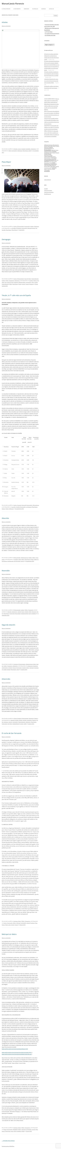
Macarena (34, 612)
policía (55, 161)
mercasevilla (48, 156)
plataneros (28, 722)
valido (25, 724)
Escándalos (35, 8)
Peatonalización (35, 279)
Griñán (29, 612)
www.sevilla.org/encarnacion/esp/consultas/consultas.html (16, 1052)
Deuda (54, 146)
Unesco (45, 169)
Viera (53, 169)
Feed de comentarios (49, 192)
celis (51, 146)
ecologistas (29, 720)
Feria (57, 150)
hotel (12, 282)
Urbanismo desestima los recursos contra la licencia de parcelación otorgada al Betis (51, 80)
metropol (32, 667)
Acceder (46, 188)
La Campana (28, 507)
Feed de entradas (48, 190)
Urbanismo (26, 8)
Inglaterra (16, 282)
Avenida (18, 507)
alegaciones (14, 612)
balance (35, 280)
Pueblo (35, 559)
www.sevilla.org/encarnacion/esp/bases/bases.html (15, 1049)
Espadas (47, 150)
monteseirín (14, 150)
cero (6, 282)
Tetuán (19, 284)
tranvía (23, 284)
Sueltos (32, 226)
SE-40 (51, 162)
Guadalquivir (47, 152)
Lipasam (57, 152)
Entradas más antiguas (8, 1140)
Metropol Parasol (31, 228)
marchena (47, 154)
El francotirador (6, 8)
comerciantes (5, 667)
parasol (8, 669)
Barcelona (35, 666)
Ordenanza (19, 150)
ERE (53, 148)
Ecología (23, 149)
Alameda (9, 612)
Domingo (43, 8)
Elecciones (46, 147)
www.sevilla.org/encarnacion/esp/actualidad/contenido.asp (16, 1054)
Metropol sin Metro (9, 934)
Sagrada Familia (24, 613)
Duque (22, 612)
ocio (57, 160)
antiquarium (30, 666)
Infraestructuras (24, 557)
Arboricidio (6, 679)
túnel (29, 613)
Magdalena (15, 1129)
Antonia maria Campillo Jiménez (51, 118)
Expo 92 (26, 279)
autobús (31, 280)
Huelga (53, 152)
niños (33, 282)
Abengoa (13, 720)
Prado (32, 559)
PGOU (52, 161)
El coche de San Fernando (11, 733)
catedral (19, 612)
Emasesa (51, 147)
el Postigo (14, 228)
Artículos (15, 149)
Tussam (27, 284)
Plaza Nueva (25, 150)
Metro (29, 279)
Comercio (19, 505)
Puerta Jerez (12, 613)
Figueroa (34, 720)
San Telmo (10, 724)
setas (18, 669)
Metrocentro (47, 158)
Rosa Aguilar (18, 613)
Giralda (26, 612)
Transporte (11, 280)
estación (24, 667)
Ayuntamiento (16, 8)
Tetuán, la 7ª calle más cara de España (16, 295)
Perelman (32, 923)
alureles (17, 720)
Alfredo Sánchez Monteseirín (51, 145)
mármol (10, 722)
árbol (10, 150)
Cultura (15, 718)
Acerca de (51, 8)
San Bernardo (11, 561)
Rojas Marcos (46, 162)
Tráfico (7, 280)
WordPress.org (47, 194)
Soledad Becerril (16, 724)
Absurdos (5, 518)
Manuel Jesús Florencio (13, 3)
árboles (20, 720)
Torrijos (52, 166)
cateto (19, 559)
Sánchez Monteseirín (50, 165)
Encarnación (27, 226)
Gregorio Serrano (48, 151)
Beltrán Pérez (47, 146)
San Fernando (17, 561)
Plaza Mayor (6, 162)
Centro (19, 149)
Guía (51, 152)
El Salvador (18, 228)
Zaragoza (31, 284)
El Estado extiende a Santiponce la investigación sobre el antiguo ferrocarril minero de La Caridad (51, 73)
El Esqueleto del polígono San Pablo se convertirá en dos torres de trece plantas (51, 122)
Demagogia (6, 239)
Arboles (5, 22)
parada (36, 282)
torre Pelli (47, 166)
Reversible (6, 570)
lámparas (6, 722)
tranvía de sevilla (47, 167)
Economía (24, 505)
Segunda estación (8, 625)
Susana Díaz (54, 164)
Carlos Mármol (47, 179)
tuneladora (33, 613)
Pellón (10, 284)
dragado (57, 146)
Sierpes (3, 508)
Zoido (29, 150)
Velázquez (11, 508)
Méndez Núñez (22, 282)
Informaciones (36, 505)
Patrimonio (31, 718)
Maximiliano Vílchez (48, 155)
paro (50, 161)
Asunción (14, 507)
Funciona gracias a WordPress (8, 1146)
